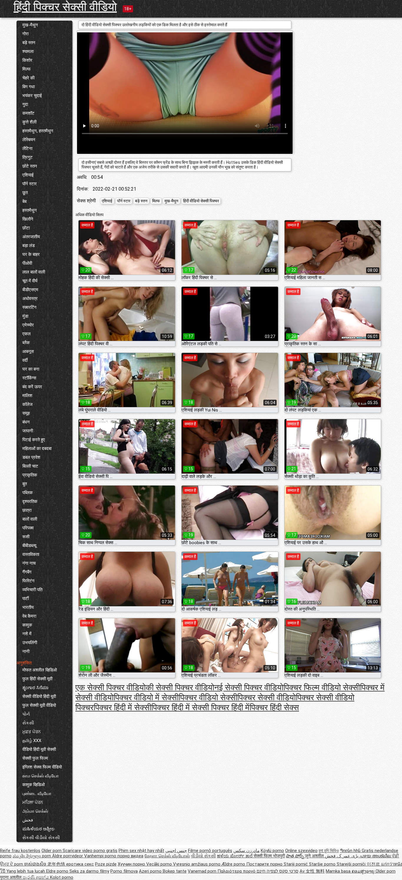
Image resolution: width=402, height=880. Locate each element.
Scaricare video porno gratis (90, 850)
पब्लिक (27, 492)
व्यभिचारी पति (32, 589)
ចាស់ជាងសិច (35, 864)
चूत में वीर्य (29, 281)
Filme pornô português (210, 850)
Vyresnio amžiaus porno (197, 864)
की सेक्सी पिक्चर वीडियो (180, 687)
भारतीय (28, 607)
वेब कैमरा (29, 616)
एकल (26, 333)
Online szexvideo (301, 850)
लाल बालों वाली (33, 272)
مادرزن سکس (246, 850)
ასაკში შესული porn (32, 856)
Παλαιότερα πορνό (237, 871)
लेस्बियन (28, 139)
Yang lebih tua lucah (26, 871)
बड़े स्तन (28, 42)
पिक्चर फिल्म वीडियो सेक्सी (321, 687)
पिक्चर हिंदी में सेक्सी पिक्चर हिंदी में (200, 707)
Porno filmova (124, 871)
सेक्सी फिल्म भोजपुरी (269, 856)
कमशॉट (28, 113)
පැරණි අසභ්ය (36, 877)
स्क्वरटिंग (29, 307)
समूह (26, 413)
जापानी (27, 431)
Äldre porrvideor (68, 856)
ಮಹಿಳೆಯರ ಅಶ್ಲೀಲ (38, 828)
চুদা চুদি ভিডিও (329, 850)
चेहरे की (28, 78)
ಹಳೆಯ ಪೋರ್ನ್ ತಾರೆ (235, 856)
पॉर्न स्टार (29, 183)
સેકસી (28, 723)
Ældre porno (234, 864)
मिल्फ (26, 69)
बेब (24, 201)
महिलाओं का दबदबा (37, 448)
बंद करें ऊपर (32, 386)
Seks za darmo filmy (89, 871)
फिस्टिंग (28, 581)
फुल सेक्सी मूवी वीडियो (39, 705)
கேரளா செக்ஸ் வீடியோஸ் (167, 856)
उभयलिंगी (29, 642)
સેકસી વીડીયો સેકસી (41, 837)
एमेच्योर (28, 325)
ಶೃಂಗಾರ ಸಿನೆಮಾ (35, 687)
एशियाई (28, 175)
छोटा (26, 228)
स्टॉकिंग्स (29, 378)
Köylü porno (272, 850)
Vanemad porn (202, 871)
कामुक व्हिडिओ (33, 784)
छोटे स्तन (29, 166)
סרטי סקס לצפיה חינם (277, 871)
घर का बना (30, 369)
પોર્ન (26, 714)
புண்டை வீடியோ (37, 793)
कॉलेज (27, 404)
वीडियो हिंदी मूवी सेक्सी (39, 749)
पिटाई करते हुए (33, 439)
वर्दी (25, 360)
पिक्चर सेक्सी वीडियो (266, 697)
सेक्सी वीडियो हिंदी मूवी (39, 696)
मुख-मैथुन (30, 25)
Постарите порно (265, 864)
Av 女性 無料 (312, 871)
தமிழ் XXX (31, 740)
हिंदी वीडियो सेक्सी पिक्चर (201, 201)
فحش (27, 820)
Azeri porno (151, 871)
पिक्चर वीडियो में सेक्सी (146, 697)
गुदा (25, 104)
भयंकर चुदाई (32, 95)
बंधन (26, 422)
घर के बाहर (31, 254)
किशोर (27, 60)
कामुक (27, 625)
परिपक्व (28, 528)
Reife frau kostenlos (20, 850)
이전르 (374, 864)
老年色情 (56, 864)
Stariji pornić (296, 864)
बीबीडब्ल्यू (29, 545)
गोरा (25, 33)
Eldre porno (57, 871)
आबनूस (28, 351)
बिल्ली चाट (30, 466)
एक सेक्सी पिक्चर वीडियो (110, 687)
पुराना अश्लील (11, 877)
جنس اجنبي (176, 850)
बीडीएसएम (30, 289)
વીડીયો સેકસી (203, 856)
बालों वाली (29, 519)
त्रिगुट (27, 157)
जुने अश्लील (315, 856)
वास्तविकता (30, 554)
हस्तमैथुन (29, 210)
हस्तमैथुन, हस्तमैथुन (37, 131)
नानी (25, 651)
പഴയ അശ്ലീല (376, 856)
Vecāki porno (159, 864)
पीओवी (27, 263)
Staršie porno (323, 864)
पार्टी (25, 598)
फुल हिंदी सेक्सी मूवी (37, 678)
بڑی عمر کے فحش (342, 856)
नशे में (26, 633)
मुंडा (25, 316)
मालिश (27, 395)
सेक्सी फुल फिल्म (35, 758)
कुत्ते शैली (29, 122)
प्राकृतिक (29, 475)
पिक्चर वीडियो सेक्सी (208, 697)
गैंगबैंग (26, 572)
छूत (25, 192)
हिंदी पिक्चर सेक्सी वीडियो (65, 7)
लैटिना (27, 148)
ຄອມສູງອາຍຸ (364, 871)
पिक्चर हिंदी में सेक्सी (122, 707)
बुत (24, 483)
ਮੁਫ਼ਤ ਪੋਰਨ (31, 731)
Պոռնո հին (351, 850)
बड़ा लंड (28, 245)
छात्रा (26, 510)
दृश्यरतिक (29, 501)
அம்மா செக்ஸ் (35, 811)
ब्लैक (26, 342)
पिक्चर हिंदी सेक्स (274, 707)
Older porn (52, 850)
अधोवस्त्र (30, 298)
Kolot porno (61, 877)
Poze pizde (106, 864)
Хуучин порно (132, 864)
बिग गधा (28, 86)
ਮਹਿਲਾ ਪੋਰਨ (32, 802)
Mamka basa (339, 871)
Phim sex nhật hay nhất (141, 850)
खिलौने (27, 219)
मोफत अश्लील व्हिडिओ (39, 670)
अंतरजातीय (31, 236)
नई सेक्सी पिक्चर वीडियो (248, 687)
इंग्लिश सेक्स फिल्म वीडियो (42, 767)
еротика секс (80, 864)
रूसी (25, 536)
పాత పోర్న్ (295, 856)
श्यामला (28, 51)
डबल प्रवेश (31, 457)
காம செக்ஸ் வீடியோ (40, 776)
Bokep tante (175, 871)
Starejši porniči (352, 864)
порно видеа (130, 856)
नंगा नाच (29, 563)
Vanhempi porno (100, 856)
